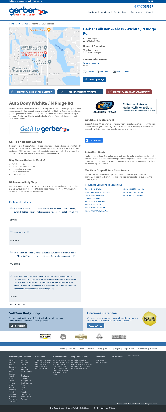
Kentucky (12, 390)
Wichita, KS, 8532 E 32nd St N (95, 208)
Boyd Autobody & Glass (78, 408)
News (82, 349)
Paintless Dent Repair (60, 368)
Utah (23, 390)
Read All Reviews (17, 305)
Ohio (23, 374)
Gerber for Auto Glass (78, 360)
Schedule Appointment (61, 362)
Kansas (27, 24)
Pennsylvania (26, 381)
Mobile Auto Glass (41, 366)
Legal (117, 349)
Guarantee (142, 349)
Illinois (11, 381)
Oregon (24, 378)
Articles (91, 349)
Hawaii (11, 376)
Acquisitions (128, 349)
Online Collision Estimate (61, 360)
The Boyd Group (57, 408)
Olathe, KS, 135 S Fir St (93, 198)
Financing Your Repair (60, 370)
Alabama (12, 360)
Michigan (12, 397)
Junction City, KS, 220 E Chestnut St (97, 192)
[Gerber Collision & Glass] (28, 11)
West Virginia (26, 397)
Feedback (122, 72)
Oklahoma (25, 376)
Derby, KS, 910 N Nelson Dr (94, 189)
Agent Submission (41, 368)
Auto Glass (105, 12)
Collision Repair (120, 12)
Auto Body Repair (59, 364)
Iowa (11, 385)
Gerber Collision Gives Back (80, 366)
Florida (11, 372)
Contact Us (90, 72)
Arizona (12, 362)
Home (11, 24)
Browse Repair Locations (20, 357)
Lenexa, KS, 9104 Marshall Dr (95, 195)
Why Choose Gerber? (80, 357)
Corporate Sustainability (79, 368)
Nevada (24, 365)
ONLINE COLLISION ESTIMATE (82, 92)
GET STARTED (18, 326)
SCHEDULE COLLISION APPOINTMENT (34, 92)
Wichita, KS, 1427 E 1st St (93, 205)
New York (24, 369)
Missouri (24, 360)
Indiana (12, 383)
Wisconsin (25, 399)
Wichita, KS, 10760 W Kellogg (95, 202)
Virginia (24, 392)
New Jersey (25, 367)
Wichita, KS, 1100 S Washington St (135, 195)
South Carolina (26, 383)
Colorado (12, 369)
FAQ (100, 349)
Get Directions (105, 72)
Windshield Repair (41, 364)
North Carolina (26, 372)
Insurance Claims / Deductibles (81, 364)
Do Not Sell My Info (133, 355)
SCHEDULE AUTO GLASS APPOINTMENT (131, 92)
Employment (136, 12)
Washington (25, 394)
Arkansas (12, 365)
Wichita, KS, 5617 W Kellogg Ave (96, 211)
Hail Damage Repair (59, 366)
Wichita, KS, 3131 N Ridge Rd (133, 192)
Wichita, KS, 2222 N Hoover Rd (133, 189)
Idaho (11, 378)
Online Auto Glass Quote (43, 360)
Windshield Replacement (43, 362)
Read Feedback (101, 360)
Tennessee (25, 385)
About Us (72, 349)
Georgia (12, 374)
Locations (92, 12)
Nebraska (24, 362)
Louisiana (12, 392)
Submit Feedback (102, 362)
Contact (149, 12)
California (12, 367)
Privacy (108, 349)
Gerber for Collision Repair (80, 362)
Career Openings (95, 79)
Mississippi (13, 401)
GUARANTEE (95, 326)
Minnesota (13, 399)
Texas (23, 388)
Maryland (12, 394)
